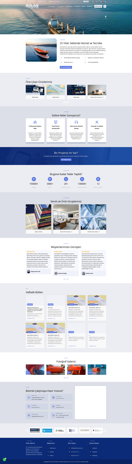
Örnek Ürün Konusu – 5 (76, 97)
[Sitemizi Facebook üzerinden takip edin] (84, 1)
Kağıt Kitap (56, 97)
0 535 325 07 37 (41, 1)
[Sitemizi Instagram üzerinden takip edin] (86, 1)
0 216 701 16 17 (30, 1)
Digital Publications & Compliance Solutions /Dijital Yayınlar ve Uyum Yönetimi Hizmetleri (35, 310)
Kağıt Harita (35, 97)
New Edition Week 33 (74, 307)
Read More (32, 24)
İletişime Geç (66, 159)
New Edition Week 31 (33, 335)
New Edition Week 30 (53, 335)
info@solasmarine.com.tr (54, 1)
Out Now (50, 307)
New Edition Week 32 (95, 307)
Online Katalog (67, 67)
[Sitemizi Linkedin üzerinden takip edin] (88, 1)
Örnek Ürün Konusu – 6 (96, 97)
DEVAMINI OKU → (31, 318)
